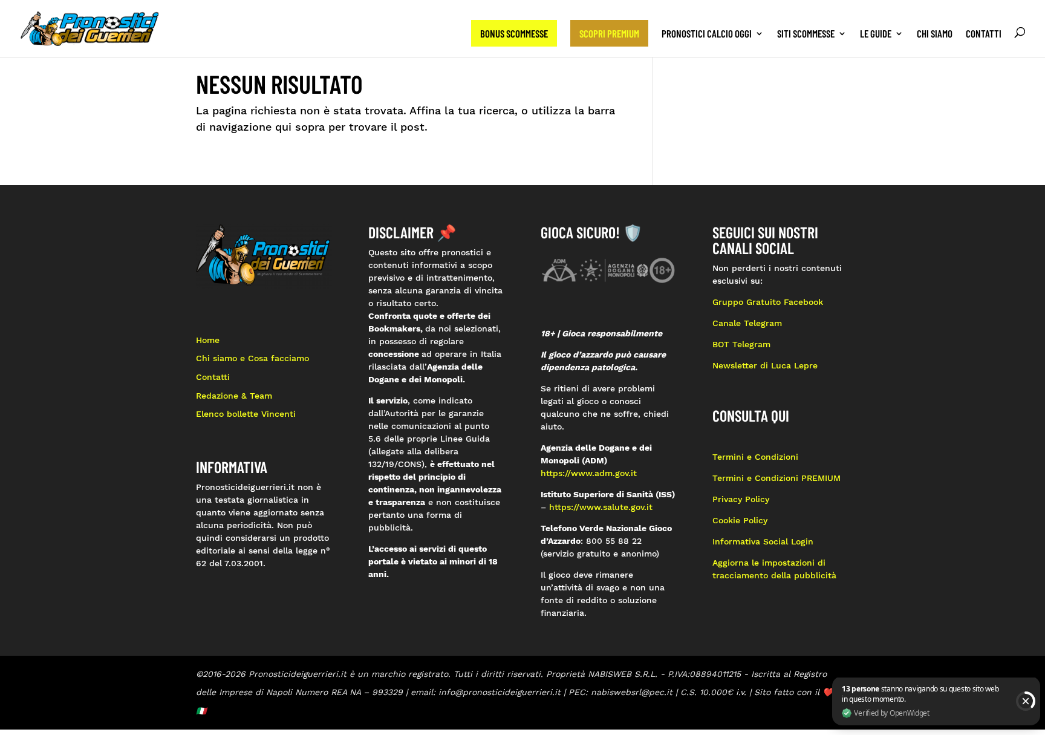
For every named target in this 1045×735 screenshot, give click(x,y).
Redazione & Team (234, 395)
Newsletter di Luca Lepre (765, 365)
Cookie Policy (739, 520)
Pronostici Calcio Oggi (707, 34)
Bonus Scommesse (514, 33)
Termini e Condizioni (755, 457)
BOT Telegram (741, 344)
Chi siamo (934, 34)
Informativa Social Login (762, 541)
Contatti (983, 34)
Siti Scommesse (806, 34)
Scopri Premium (609, 33)
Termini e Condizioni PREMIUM (776, 478)
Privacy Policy (742, 499)
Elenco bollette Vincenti (246, 414)
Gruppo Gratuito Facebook (767, 302)
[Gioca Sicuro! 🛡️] (609, 269)
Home (208, 340)
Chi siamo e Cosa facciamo (252, 358)
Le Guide (875, 34)
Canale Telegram (747, 323)
